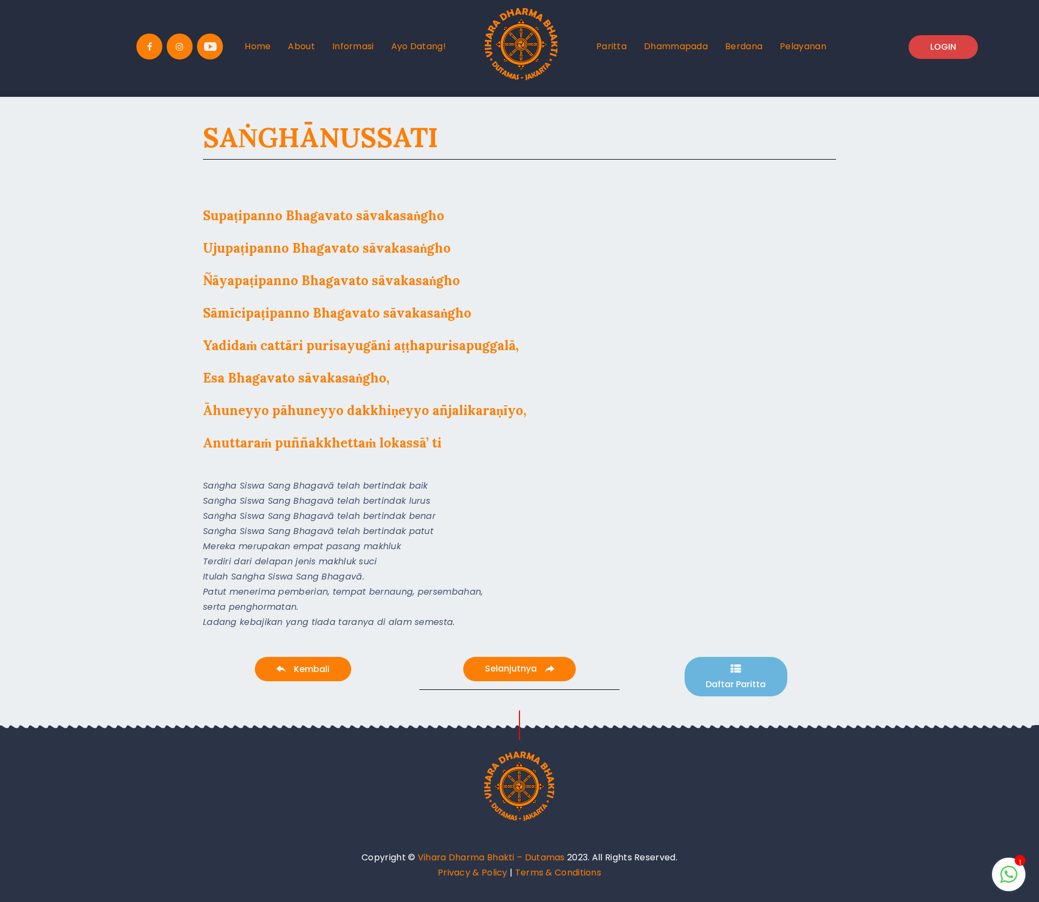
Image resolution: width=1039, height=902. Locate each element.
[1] (1008, 880)
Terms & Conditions (558, 872)
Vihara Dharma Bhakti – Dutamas (491, 857)
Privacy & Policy (473, 872)
